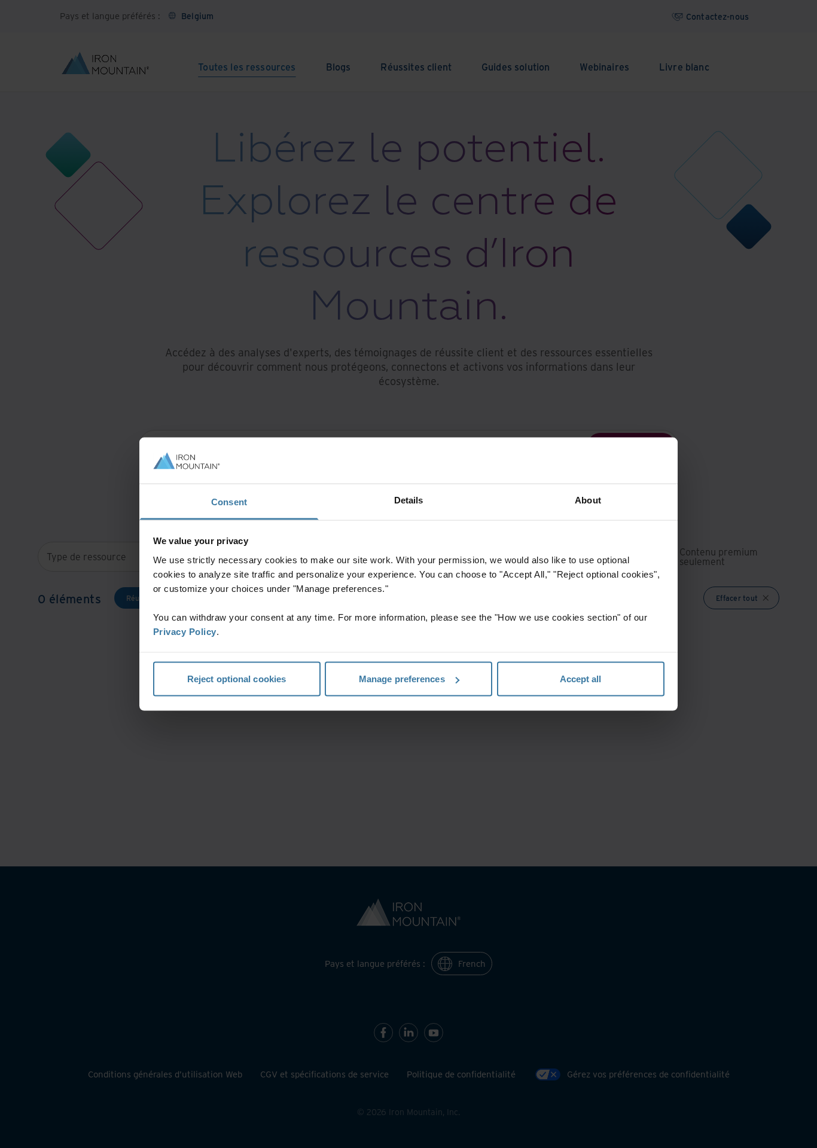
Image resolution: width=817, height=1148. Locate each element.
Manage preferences (402, 679)
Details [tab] (408, 499)
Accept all (581, 679)
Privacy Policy (185, 631)
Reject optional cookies (236, 679)
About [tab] (588, 499)
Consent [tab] (229, 501)
